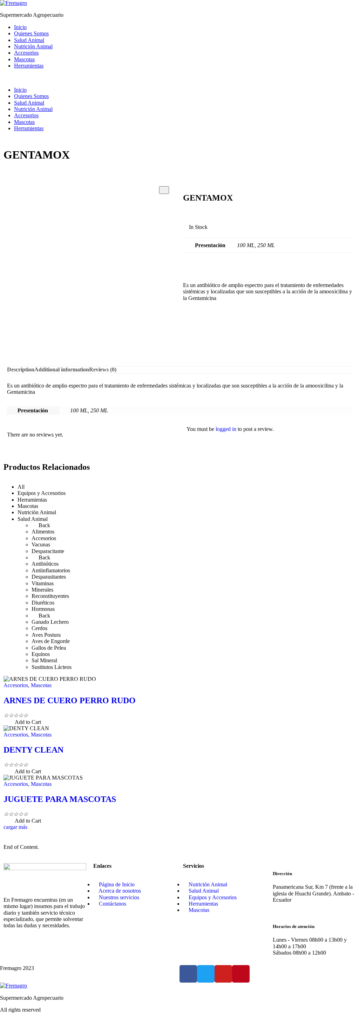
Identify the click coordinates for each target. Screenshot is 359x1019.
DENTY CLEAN (33, 749)
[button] (179, 78)
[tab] (20, 370)
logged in (226, 429)
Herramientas (28, 66)
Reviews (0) (102, 369)
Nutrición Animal (33, 46)
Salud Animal (29, 40)
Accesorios (26, 53)
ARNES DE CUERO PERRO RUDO (70, 700)
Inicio (20, 27)
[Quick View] (11, 722)
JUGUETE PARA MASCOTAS (60, 799)
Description (20, 369)
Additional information (61, 369)
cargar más (15, 827)
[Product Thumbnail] (164, 190)
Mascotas (24, 59)
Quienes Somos (31, 33)
